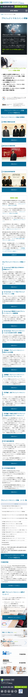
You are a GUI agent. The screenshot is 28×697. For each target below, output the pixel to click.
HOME (2, 14)
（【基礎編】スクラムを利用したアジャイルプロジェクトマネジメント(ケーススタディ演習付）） (13, 250)
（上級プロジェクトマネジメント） (13, 229)
